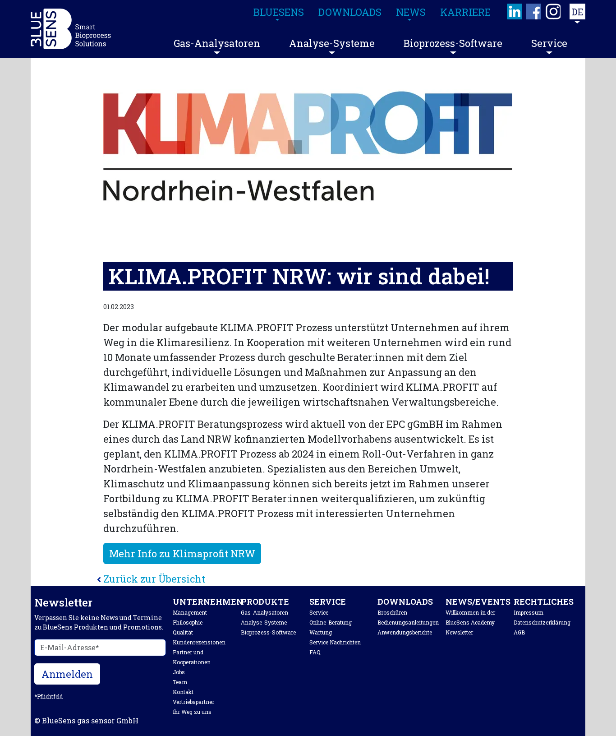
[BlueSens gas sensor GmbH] (71, 29)
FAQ (315, 652)
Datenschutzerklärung (542, 622)
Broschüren (392, 612)
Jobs (179, 672)
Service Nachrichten (335, 642)
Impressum (528, 612)
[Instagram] (553, 11)
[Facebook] (534, 11)
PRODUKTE (265, 601)
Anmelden (67, 673)
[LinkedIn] (515, 11)
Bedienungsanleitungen (408, 622)
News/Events (478, 601)
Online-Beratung (330, 622)
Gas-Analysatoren (217, 43)
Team (180, 681)
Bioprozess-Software (453, 43)
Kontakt (183, 691)
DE (577, 12)
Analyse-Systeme (332, 43)
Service (549, 43)
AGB (519, 632)
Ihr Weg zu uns (192, 711)
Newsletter (459, 632)
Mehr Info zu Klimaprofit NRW (182, 553)
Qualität (183, 632)
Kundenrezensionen (199, 642)
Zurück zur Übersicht (154, 578)
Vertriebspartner (193, 701)
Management (190, 612)
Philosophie (187, 622)
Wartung (320, 632)
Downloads (405, 601)
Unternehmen (208, 601)
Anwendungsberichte (404, 632)
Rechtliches (544, 601)
